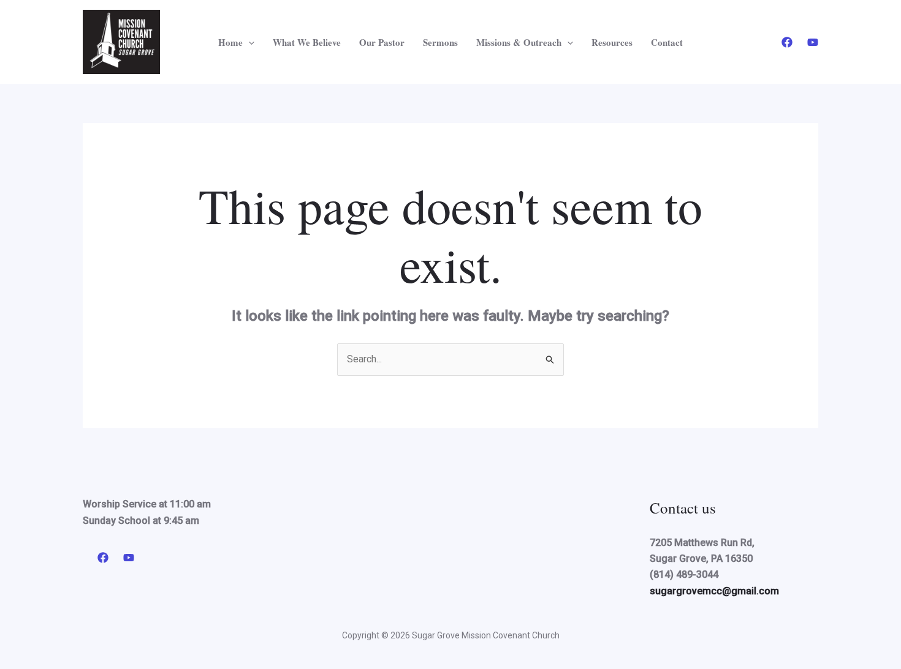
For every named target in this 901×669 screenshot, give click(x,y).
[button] (248, 42)
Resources (612, 42)
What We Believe (307, 42)
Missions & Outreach (518, 42)
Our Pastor (382, 42)
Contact (667, 42)
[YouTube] (812, 42)
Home (230, 42)
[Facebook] (787, 42)
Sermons (440, 42)
